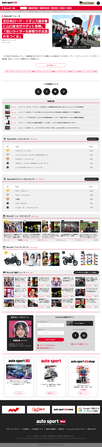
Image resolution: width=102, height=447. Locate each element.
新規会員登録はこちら (46, 348)
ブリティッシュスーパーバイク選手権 (46, 71)
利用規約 (26, 429)
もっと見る (18, 393)
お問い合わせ (91, 429)
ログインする (50, 340)
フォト (69, 8)
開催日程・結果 (33, 8)
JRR (13, 71)
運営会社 (61, 429)
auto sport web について (75, 429)
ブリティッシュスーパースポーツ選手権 (26, 71)
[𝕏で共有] (38, 91)
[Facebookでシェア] (46, 91)
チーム (62, 8)
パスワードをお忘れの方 (47, 345)
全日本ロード (72, 71)
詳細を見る (50, 393)
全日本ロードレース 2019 (83, 71)
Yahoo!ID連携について (81, 344)
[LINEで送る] (55, 91)
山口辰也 (95, 71)
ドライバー (55, 8)
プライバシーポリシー (13, 429)
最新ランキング (44, 8)
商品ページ (82, 393)
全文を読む (50, 65)
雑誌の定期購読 (51, 429)
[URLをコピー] (63, 91)
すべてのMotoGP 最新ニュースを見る (85, 272)
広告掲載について (37, 429)
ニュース (23, 8)
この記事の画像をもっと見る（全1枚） (75, 47)
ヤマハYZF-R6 (61, 71)
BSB (7, 71)
